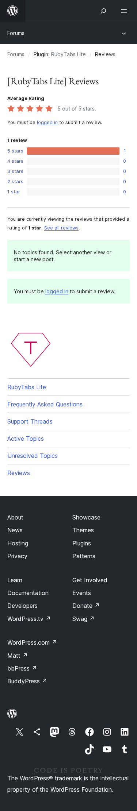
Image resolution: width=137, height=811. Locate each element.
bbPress (22, 668)
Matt (17, 655)
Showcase (86, 517)
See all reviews (61, 228)
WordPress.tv (29, 618)
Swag (83, 618)
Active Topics (25, 438)
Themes (83, 530)
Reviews (18, 472)
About (15, 517)
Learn (14, 580)
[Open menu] (125, 11)
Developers (22, 605)
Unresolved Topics (32, 455)
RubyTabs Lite (68, 54)
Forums (15, 33)
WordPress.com (32, 642)
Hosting (17, 543)
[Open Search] (103, 11)
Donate (86, 605)
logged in (47, 122)
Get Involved (89, 580)
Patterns (83, 556)
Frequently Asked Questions (45, 404)
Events (81, 592)
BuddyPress (27, 681)
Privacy (17, 556)
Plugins (81, 543)
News (15, 530)
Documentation (28, 592)
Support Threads (30, 421)
